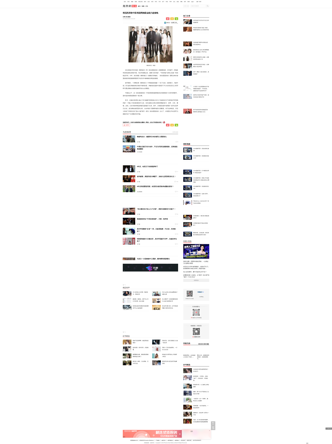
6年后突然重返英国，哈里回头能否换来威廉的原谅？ (155, 186)
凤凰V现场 (187, 241)
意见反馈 (183, 440)
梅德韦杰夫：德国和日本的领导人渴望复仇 (152, 137)
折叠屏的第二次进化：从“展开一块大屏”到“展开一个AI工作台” (196, 276)
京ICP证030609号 (197, 440)
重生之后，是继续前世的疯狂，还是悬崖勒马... (203, 356)
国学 (185, 1)
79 (177, 234)
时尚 (156, 1)
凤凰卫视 (140, 1)
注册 (197, 1)
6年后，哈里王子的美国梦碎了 (147, 166)
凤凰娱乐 (200, 292)
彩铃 (205, 344)
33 (177, 214)
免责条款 (177, 440)
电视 (143, 6)
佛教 (181, 1)
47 (177, 224)
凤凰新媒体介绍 (134, 440)
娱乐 (149, 1)
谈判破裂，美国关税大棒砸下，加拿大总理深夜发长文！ (156, 176)
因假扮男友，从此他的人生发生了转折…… (189, 356)
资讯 (128, 1)
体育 (152, 1)
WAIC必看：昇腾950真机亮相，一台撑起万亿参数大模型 (195, 262)
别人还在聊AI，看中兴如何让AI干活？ (195, 272)
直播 (136, 1)
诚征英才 (164, 440)
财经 (145, 1)
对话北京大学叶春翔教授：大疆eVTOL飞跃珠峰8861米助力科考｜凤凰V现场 (195, 267)
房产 (163, 1)
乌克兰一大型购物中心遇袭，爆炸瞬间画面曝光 (153, 259)
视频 (132, 1)
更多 (192, 1)
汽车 (160, 1)
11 (177, 171)
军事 (170, 1)
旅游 (178, 1)
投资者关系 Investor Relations (146, 440)
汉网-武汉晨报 (126, 16)
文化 (174, 1)
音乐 (202, 344)
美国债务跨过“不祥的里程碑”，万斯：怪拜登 (152, 219)
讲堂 (199, 344)
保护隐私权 (170, 440)
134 (177, 181)
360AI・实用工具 (171, 22)
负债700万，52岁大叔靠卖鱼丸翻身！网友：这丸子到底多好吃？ (143, 122)
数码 (189, 1)
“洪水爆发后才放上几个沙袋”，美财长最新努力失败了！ (156, 209)
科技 (167, 1)
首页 (125, 1)
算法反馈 (176, 132)
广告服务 (157, 440)
